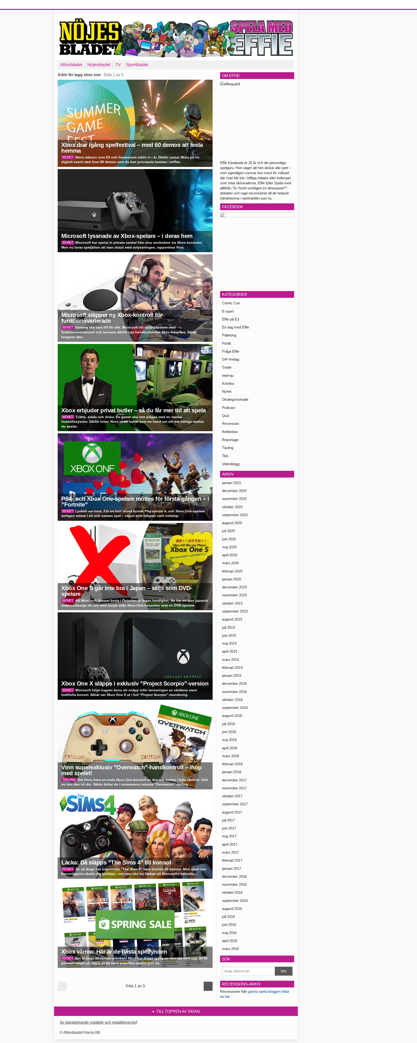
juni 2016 (229, 924)
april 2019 (229, 651)
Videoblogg (230, 464)
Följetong (229, 335)
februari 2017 (232, 860)
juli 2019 (228, 627)
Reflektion (230, 432)
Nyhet (226, 391)
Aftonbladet (71, 64)
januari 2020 (231, 579)
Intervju (228, 375)
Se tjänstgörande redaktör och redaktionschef (98, 1022)
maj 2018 (229, 740)
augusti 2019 (232, 619)
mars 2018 (230, 756)
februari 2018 (232, 764)
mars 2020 (230, 563)
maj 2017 (229, 836)
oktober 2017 (232, 796)
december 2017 (234, 780)
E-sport (228, 311)
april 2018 (229, 748)
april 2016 (229, 941)
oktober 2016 (232, 892)
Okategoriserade (235, 399)
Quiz (225, 416)
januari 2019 (231, 675)
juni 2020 (229, 539)
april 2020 (229, 555)
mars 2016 (230, 949)
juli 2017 (228, 820)
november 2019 (234, 595)
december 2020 (234, 491)
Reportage (230, 440)
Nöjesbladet (98, 64)
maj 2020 (229, 547)
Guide (226, 367)
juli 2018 (228, 724)
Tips (225, 456)
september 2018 (235, 708)
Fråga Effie (230, 351)
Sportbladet (137, 64)
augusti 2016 (232, 909)
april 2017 (229, 844)
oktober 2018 (232, 700)
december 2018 (234, 683)
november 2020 (234, 499)
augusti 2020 (232, 523)
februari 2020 (232, 571)
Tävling (227, 448)
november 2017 (234, 788)
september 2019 (235, 611)
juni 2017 (229, 828)
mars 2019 (230, 659)
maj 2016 (229, 933)
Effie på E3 (230, 319)
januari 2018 (231, 772)
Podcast (228, 408)
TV (118, 64)
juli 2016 (228, 916)
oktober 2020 (232, 507)
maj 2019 (229, 643)
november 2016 (234, 884)
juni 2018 (229, 732)
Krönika (228, 383)
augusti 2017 (232, 812)
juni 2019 (229, 635)
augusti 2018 (232, 716)
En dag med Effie (235, 327)
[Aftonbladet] (76, 4)
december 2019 (234, 587)
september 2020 (235, 515)
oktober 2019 (232, 603)
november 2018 (234, 692)
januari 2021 (231, 483)
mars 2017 (230, 852)
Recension (230, 423)
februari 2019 (232, 667)
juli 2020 (228, 531)
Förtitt (226, 343)
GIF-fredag (230, 359)
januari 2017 (231, 868)
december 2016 (234, 876)
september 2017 (235, 804)
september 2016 (235, 901)
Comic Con (231, 303)
